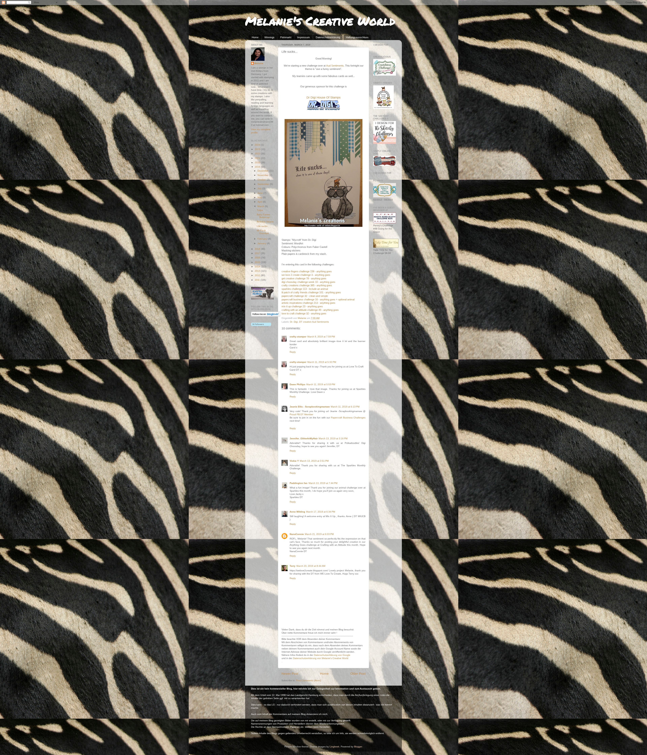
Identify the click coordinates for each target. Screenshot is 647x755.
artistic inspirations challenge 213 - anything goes (308, 303)
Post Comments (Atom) (308, 680)
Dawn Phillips (297, 384)
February (262, 239)
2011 (257, 280)
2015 (258, 262)
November (263, 175)
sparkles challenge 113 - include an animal (305, 289)
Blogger (358, 746)
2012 (258, 275)
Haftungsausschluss (357, 37)
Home (255, 37)
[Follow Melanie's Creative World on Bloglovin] (265, 316)
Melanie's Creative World (320, 20)
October (262, 179)
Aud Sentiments (335, 65)
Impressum (303, 37)
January (262, 243)
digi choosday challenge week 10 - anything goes (308, 282)
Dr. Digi (294, 322)
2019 (258, 167)
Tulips (260, 210)
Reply (293, 352)
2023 (258, 149)
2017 (258, 253)
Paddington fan (298, 483)
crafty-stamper (298, 336)
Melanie (258, 63)
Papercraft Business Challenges (348, 417)
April (260, 202)
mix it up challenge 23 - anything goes (302, 306)
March (261, 206)
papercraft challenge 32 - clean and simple (305, 296)
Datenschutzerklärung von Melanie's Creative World (320, 658)
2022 (258, 153)
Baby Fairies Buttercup (263, 216)
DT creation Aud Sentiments (314, 322)
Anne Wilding (297, 512)
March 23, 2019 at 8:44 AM (310, 566)
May (260, 197)
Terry (292, 566)
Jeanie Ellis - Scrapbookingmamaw (310, 406)
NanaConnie (297, 534)
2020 (258, 162)
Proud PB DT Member (301, 414)
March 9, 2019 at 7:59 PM (321, 336)
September (263, 184)
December (263, 171)
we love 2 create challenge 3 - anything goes (306, 275)
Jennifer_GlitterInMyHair (304, 438)
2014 (258, 266)
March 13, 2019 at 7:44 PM (323, 483)
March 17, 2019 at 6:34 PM (320, 512)
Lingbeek (334, 746)
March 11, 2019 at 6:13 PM (345, 406)
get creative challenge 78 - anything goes (304, 278)
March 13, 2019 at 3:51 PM (314, 461)
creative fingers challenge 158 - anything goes (307, 271)
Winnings (269, 37)
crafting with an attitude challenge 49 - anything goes (310, 310)
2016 (258, 257)
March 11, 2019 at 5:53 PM (320, 384)
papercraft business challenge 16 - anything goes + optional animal (318, 299)
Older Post (358, 673)
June (260, 193)
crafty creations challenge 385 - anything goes (307, 285)
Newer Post (289, 673)
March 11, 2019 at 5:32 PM (321, 362)
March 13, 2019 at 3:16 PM (333, 438)
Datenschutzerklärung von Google (332, 655)
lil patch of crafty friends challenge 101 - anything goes (311, 292)
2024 (258, 145)
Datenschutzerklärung (328, 37)
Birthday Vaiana (265, 221)
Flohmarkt (285, 37)
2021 (258, 158)
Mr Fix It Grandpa (263, 232)
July (259, 188)
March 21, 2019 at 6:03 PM (319, 534)
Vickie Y (294, 461)
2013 (258, 271)
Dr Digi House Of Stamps (323, 97)
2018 (258, 249)
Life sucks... (263, 226)
